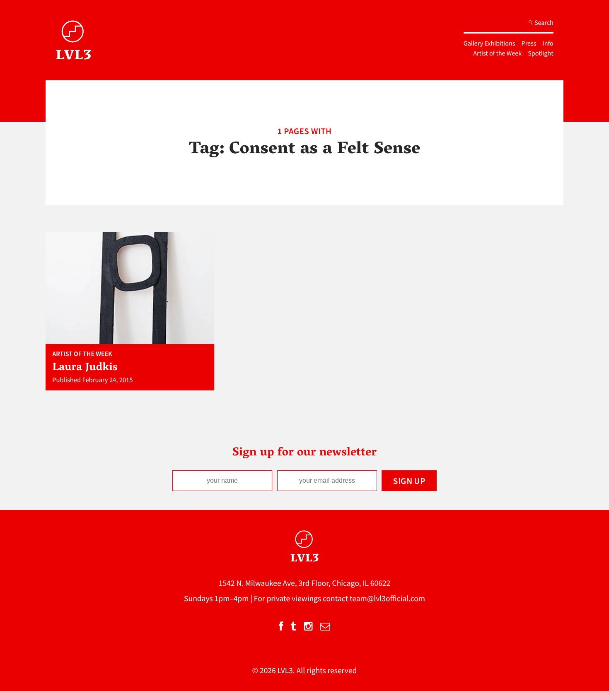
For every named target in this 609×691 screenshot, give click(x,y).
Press (529, 43)
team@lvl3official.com (387, 599)
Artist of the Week (497, 53)
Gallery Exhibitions (489, 43)
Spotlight (540, 53)
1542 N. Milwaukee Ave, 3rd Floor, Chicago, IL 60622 (305, 583)
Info (548, 43)
